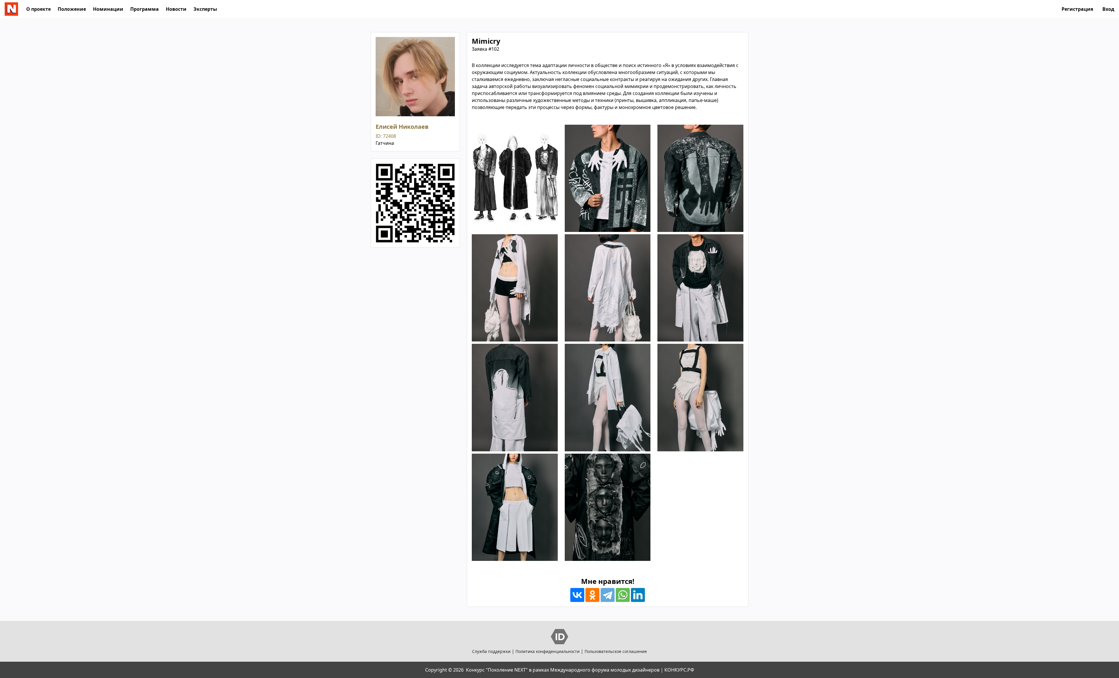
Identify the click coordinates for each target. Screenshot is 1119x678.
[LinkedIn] (638, 595)
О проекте (38, 9)
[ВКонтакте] (577, 595)
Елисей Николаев (402, 127)
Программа (144, 9)
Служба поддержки (491, 651)
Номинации (108, 9)
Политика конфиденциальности (547, 651)
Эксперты (205, 9)
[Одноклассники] (592, 595)
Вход (1108, 9)
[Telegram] (608, 595)
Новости (176, 9)
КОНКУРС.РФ (679, 670)
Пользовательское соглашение (616, 651)
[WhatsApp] (623, 595)
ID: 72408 (386, 136)
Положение (72, 9)
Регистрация (1077, 9)
